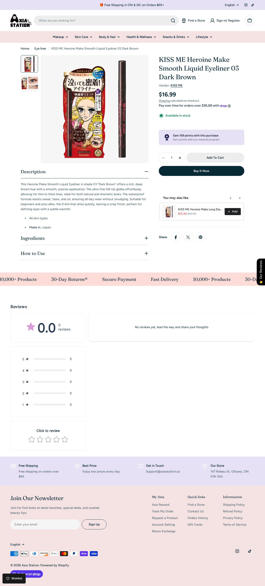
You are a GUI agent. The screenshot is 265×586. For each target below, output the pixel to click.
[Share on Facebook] (176, 237)
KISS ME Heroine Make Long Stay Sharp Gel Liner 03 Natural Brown (200, 209)
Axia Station (30, 565)
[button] (48, 359)
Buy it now (201, 171)
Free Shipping (28, 466)
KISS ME (177, 85)
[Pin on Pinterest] (201, 237)
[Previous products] (230, 198)
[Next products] (239, 198)
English (230, 5)
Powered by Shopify (54, 565)
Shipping (164, 100)
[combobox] (106, 21)
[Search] (173, 20)
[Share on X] (188, 237)
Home (25, 48)
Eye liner (40, 48)
